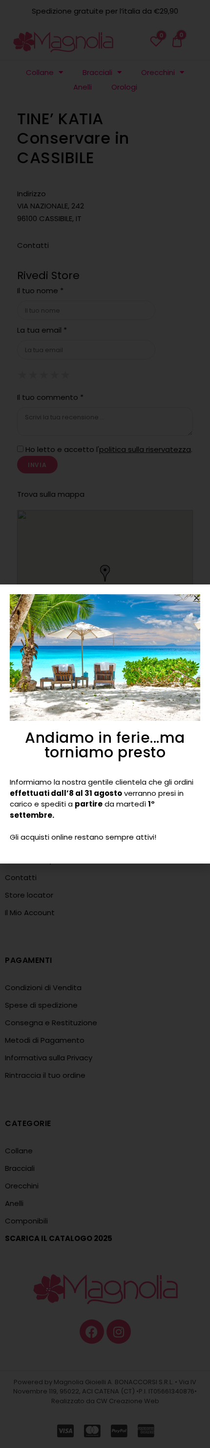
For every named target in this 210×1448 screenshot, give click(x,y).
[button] (196, 598)
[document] (105, 724)
